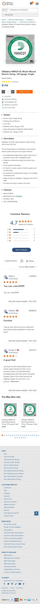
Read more (15, 381)
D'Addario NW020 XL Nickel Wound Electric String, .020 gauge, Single (10, 422)
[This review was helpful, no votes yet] (30, 301)
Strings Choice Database (12, 527)
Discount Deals (9, 457)
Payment (7, 496)
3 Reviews (15, 82)
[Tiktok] (16, 584)
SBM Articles (8, 555)
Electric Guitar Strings (16, 20)
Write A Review (21, 250)
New (5, 454)
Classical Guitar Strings (12, 459)
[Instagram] (12, 584)
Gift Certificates (9, 507)
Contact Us (7, 487)
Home (4, 20)
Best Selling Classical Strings (14, 471)
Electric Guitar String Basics (13, 538)
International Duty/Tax (11, 513)
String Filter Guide (10, 524)
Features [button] (8, 190)
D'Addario (29, 20)
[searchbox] (12, 261)
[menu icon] (37, 4)
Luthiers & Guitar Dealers (12, 572)
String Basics (8, 530)
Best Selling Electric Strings (13, 476)
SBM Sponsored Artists (12, 558)
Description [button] (9, 139)
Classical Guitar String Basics (14, 533)
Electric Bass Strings (11, 468)
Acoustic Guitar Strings (12, 462)
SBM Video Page (9, 561)
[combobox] (28, 267)
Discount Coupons (10, 502)
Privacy (12, 588)
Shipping (7, 493)
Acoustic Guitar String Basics (14, 535)
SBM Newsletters (10, 564)
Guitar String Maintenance (13, 541)
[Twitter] (8, 584)
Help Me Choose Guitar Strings (14, 544)
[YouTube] (19, 584)
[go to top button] (36, 513)
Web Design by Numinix (9, 593)
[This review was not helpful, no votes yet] (34, 301)
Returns (6, 510)
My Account (8, 499)
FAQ (5, 490)
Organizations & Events (12, 569)
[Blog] (23, 584)
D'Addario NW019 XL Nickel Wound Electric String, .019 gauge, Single (29, 422)
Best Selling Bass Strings (12, 479)
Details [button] (7, 115)
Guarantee (5, 588)
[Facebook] (4, 584)
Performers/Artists (10, 566)
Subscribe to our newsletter (13, 580)
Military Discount (9, 504)
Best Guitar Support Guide (13, 547)
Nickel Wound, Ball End (27, 22)
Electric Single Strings (9, 22)
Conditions (19, 588)
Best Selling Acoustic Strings (14, 473)
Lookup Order (9, 516)
